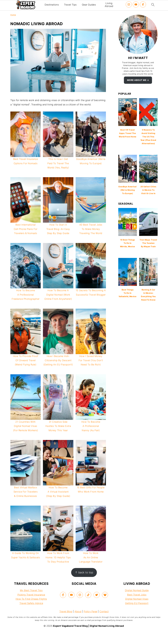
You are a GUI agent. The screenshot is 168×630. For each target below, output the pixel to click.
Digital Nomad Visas (136, 598)
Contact (104, 611)
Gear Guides (89, 4)
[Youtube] (136, 4)
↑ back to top (84, 572)
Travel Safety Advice (31, 603)
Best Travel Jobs (136, 594)
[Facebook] (143, 4)
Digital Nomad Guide (137, 590)
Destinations (52, 4)
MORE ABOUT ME (136, 80)
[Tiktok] (88, 595)
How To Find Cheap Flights (31, 598)
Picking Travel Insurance (31, 594)
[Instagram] (129, 4)
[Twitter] (97, 595)
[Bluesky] (105, 595)
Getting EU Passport (136, 603)
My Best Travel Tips (31, 590)
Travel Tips (70, 4)
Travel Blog (65, 611)
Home (13, 15)
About (78, 611)
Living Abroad (109, 4)
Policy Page (90, 611)
